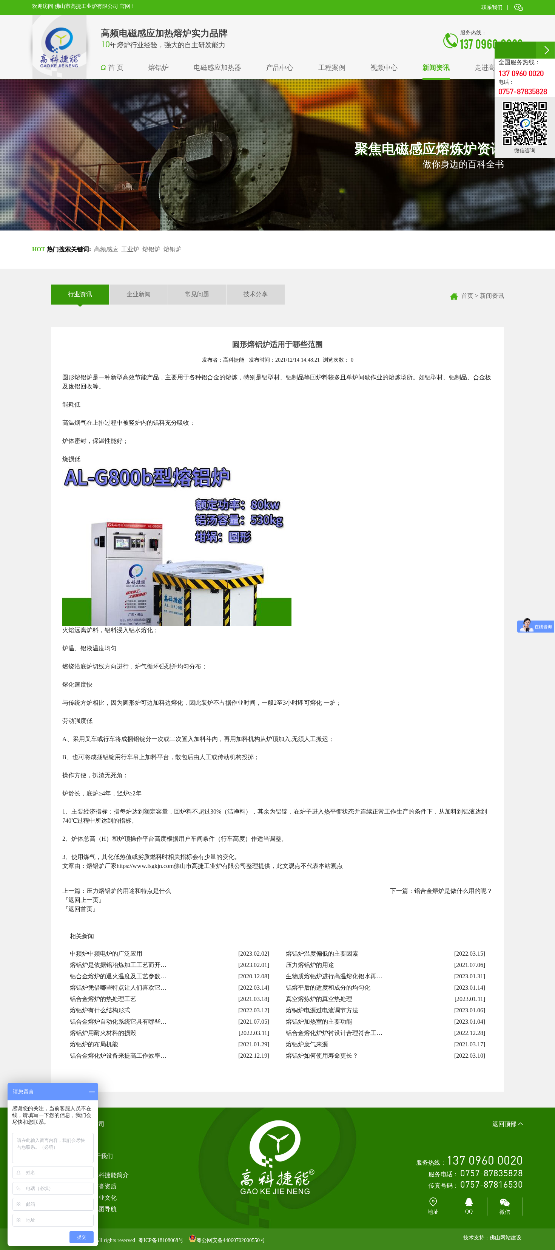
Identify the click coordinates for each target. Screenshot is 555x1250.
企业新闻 (138, 294)
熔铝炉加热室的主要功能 (319, 1021)
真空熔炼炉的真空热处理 (319, 999)
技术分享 (256, 294)
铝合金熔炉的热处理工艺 (103, 999)
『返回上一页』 (83, 900)
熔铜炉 (172, 249)
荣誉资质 (104, 1186)
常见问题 (197, 294)
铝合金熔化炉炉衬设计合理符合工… (334, 1033)
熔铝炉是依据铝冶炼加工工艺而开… (118, 965)
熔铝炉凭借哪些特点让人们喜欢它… (118, 987)
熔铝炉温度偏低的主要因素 (322, 953)
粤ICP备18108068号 (160, 1240)
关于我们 (101, 1156)
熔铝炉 (151, 249)
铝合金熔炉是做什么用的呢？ (453, 891)
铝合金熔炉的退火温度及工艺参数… (118, 976)
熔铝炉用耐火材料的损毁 (103, 1033)
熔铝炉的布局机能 (94, 1044)
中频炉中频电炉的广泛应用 (106, 953)
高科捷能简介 (110, 1175)
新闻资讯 (492, 295)
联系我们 (492, 7)
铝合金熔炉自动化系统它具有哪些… (118, 1021)
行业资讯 (80, 294)
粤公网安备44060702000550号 (230, 1240)
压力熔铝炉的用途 (310, 965)
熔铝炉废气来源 (307, 1044)
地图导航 (104, 1209)
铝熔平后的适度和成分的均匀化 (328, 987)
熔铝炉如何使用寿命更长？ (322, 1055)
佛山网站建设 (505, 1238)
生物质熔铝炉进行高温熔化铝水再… (334, 976)
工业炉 (130, 249)
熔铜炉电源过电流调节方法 (322, 1010)
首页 (467, 295)
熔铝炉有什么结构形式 (100, 1010)
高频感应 (106, 249)
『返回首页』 (80, 909)
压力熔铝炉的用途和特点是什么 (128, 891)
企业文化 (104, 1197)
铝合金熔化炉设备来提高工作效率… (118, 1055)
